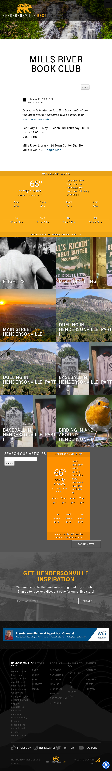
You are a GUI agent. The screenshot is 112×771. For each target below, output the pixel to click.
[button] (87, 601)
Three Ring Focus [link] (98, 760)
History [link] (37, 684)
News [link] (71, 696)
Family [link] (36, 679)
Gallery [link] (91, 679)
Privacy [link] (90, 688)
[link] (24, 747)
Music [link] (36, 688)
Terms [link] (89, 684)
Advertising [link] (75, 672)
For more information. (38, 119)
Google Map (52, 150)
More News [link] (86, 544)
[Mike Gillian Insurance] (56, 634)
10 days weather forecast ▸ (56, 234)
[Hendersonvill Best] (56, 759)
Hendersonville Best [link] (24, 10)
